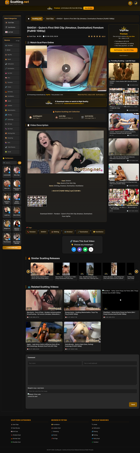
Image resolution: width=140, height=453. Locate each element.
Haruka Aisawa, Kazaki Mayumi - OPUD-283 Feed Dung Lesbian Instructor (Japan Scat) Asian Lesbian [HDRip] (42, 279)
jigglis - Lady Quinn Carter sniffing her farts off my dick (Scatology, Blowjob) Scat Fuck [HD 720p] (43, 345)
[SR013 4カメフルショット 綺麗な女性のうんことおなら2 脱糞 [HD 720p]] (124, 96)
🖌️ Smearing (55, 431)
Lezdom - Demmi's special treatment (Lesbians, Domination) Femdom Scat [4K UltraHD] (123, 132)
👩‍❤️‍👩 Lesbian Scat (56, 428)
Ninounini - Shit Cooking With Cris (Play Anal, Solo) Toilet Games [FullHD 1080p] (123, 182)
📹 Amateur (68, 232)
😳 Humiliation (98, 232)
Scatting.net (36, 19)
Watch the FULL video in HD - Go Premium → (91, 94)
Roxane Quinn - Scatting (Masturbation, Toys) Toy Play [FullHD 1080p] (81, 313)
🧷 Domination (83, 232)
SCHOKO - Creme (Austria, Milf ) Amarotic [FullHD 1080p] (123, 82)
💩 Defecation (96, 428)
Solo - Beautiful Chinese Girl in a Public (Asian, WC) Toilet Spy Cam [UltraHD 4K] (89, 278)
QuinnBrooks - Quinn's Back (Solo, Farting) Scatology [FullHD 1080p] (79, 345)
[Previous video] (28, 271)
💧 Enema (54, 435)
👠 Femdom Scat (16, 435)
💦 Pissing (95, 431)
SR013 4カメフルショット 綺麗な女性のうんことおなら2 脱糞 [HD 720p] (123, 107)
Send (133, 404)
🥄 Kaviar (94, 424)
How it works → (124, 55)
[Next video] (136, 271)
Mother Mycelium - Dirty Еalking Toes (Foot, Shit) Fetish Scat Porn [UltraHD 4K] (114, 278)
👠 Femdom (31, 232)
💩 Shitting (55, 232)
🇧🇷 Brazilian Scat (16, 442)
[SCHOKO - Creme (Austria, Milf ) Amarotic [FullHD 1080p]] (124, 71)
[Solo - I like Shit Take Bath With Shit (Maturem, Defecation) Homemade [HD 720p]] (124, 146)
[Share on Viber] (79, 249)
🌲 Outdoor (95, 442)
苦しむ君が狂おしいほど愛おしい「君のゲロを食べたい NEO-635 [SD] (123, 208)
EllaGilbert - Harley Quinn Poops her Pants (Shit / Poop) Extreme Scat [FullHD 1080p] (119, 313)
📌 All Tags (54, 438)
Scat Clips (50, 19)
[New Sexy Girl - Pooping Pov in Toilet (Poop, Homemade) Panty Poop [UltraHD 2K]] (66, 269)
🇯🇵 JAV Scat (14, 431)
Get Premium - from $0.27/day (124, 50)
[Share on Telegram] (74, 249)
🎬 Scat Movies (15, 428)
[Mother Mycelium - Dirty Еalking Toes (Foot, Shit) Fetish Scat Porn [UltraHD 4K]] (114, 269)
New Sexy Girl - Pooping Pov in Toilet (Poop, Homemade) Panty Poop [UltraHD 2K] (66, 278)
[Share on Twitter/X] (91, 249)
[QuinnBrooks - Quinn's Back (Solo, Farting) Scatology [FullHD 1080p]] (82, 332)
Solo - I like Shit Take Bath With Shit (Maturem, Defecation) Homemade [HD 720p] (122, 157)
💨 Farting (95, 435)
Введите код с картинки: (36, 388)
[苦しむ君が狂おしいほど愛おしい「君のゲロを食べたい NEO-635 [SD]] (124, 197)
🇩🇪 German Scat (15, 438)
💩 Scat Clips (15, 424)
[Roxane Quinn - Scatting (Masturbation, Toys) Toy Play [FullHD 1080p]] (82, 300)
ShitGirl (43, 232)
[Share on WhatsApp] (85, 249)
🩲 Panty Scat (96, 438)
